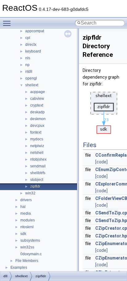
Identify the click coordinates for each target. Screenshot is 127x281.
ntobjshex (38, 159)
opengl (31, 78)
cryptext (36, 105)
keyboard (33, 51)
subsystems (30, 240)
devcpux (37, 125)
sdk (23, 234)
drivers (26, 200)
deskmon (38, 119)
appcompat (34, 31)
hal (23, 207)
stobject (36, 180)
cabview (37, 98)
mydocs (36, 139)
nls (27, 58)
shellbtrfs (37, 173)
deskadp (37, 112)
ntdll (28, 71)
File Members (26, 261)
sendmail (38, 166)
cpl (27, 38)
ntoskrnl (27, 227)
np (27, 65)
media (25, 213)
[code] (101, 161)
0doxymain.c (31, 254)
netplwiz (37, 146)
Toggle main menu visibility (8, 23)
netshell (36, 152)
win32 (30, 193)
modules (27, 220)
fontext (35, 132)
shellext (31, 85)
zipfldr (35, 186)
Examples (18, 267)
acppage (37, 92)
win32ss (27, 247)
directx (30, 44)
